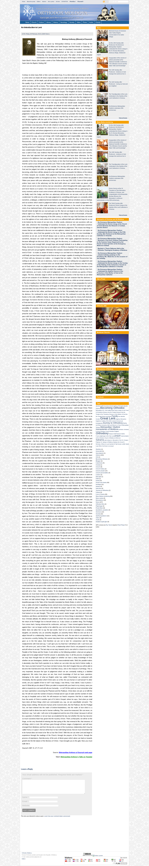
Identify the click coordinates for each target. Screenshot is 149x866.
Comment (27, 779)
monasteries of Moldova (107, 429)
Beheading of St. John (101, 410)
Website (25, 805)
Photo (85, 22)
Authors (44, 1)
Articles (98, 455)
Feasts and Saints (101, 482)
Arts (97, 457)
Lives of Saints (100, 494)
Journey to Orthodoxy (113, 423)
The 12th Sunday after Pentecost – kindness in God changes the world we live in (117, 72)
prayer (118, 436)
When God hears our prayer (106, 446)
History (55, 22)
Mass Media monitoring (103, 496)
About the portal (31, 1)
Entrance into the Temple (109, 412)
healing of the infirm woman (109, 421)
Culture (41, 22)
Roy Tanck (109, 525)
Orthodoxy (102, 433)
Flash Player (121, 525)
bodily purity (111, 410)
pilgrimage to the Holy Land (107, 436)
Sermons (98, 512)
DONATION (65, 1)
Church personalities (102, 473)
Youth (97, 520)
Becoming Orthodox (112, 407)
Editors (38, 1)
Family (115, 416)
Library (48, 22)
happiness (98, 421)
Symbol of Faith (114, 444)
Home (23, 1)
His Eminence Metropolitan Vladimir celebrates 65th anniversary (117, 108)
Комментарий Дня (101, 521)
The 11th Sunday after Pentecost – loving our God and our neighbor (118, 84)
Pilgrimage (99, 506)
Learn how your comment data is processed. (57, 816)
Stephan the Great (118, 442)
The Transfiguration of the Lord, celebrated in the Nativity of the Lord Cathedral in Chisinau (118, 96)
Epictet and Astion (106, 416)
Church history (100, 469)
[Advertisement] (57, 69)
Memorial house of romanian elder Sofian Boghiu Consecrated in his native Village (117, 34)
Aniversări (99, 451)
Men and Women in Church (114, 425)
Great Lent (107, 418)
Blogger (98, 461)
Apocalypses (100, 453)
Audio (91, 22)
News (27, 22)
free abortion (121, 416)
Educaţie (98, 476)
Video (79, 22)
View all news (123, 118)
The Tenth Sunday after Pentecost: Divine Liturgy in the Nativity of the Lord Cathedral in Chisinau (118, 206)
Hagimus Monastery (121, 419)
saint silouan (107, 440)
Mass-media (99, 498)
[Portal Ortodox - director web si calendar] (87, 855)
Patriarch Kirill (112, 433)
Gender (98, 419)
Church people (100, 471)
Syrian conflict (121, 444)
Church (34, 22)
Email (25, 801)
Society (71, 22)
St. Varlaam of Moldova (107, 442)
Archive (58, 1)
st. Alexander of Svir (116, 440)
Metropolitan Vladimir (110, 427)
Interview (98, 488)
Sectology (63, 22)
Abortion (98, 449)
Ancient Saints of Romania (116, 406)
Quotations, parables (102, 510)
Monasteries (99, 500)
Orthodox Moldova (27, 853)
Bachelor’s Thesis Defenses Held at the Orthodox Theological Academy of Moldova (112, 249)
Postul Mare (99, 508)
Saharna (100, 440)
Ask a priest (51, 1)
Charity (97, 22)
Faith (97, 478)
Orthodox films (100, 504)
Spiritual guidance (101, 516)
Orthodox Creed (104, 431)
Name (25, 797)
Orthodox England (114, 431)
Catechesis (99, 463)
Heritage (98, 484)
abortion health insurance (102, 406)
